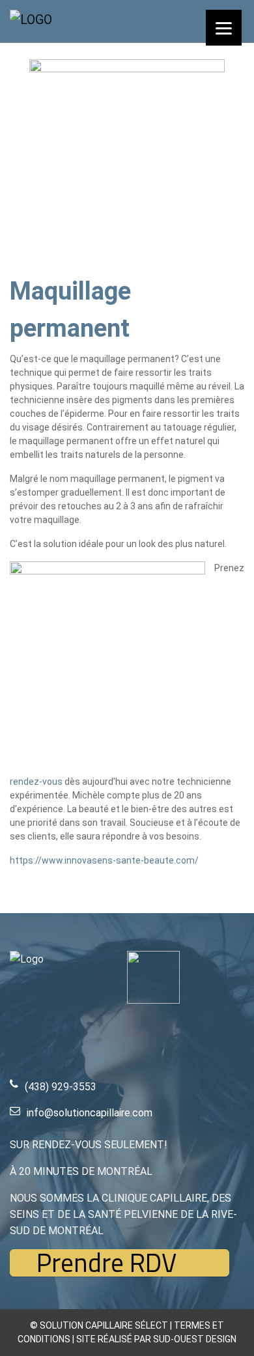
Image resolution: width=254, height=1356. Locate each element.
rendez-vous (36, 781)
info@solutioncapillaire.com (89, 1113)
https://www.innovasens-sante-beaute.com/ (104, 860)
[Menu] (224, 28)
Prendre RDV (106, 1263)
